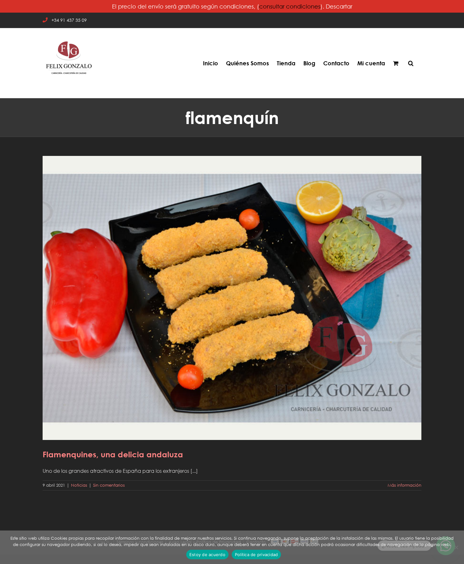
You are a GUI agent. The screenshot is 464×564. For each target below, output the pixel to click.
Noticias (79, 485)
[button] (410, 63)
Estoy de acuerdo (207, 554)
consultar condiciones (289, 6)
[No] (456, 547)
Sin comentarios (109, 485)
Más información (404, 485)
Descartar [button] (339, 6)
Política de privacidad (256, 554)
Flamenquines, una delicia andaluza (232, 293)
